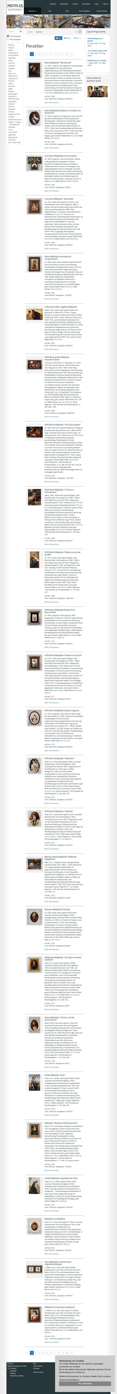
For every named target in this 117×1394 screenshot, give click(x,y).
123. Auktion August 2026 (97, 50)
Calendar (53, 3)
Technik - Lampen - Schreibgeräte (14, 123)
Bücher (10, 50)
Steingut (11, 68)
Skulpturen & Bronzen (13, 79)
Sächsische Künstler (12, 102)
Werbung (11, 127)
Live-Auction (37, 1366)
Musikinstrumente (15, 119)
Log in (96, 3)
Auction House (102, 11)
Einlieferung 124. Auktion (96, 60)
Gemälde (11, 86)
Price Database (84, 11)
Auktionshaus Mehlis (15, 7)
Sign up (105, 3)
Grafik (10, 83)
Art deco (11, 111)
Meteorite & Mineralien (12, 138)
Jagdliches (12, 134)
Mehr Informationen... (52, 102)
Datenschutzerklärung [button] (69, 1379)
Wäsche (11, 47)
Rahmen (11, 106)
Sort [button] (77, 38)
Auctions (32, 11)
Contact (75, 3)
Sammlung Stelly (14, 142)
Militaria (11, 45)
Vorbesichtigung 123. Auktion (95, 39)
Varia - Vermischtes (12, 130)
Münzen (11, 91)
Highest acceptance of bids (16, 1366)
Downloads (86, 3)
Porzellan (11, 65)
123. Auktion (11, 1368)
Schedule (13, 1370)
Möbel (10, 88)
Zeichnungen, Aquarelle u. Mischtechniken (14, 96)
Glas (10, 70)
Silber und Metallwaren (12, 74)
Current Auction (15, 36)
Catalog (12, 1373)
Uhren (10, 60)
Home (30, 31)
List (59, 38)
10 (67, 54)
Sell (67, 11)
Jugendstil (11, 109)
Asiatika (11, 116)
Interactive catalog (16, 1375)
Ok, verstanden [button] (85, 1384)
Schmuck (11, 63)
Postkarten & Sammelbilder (13, 54)
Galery (68, 38)
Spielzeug (11, 57)
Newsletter (64, 3)
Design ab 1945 (14, 114)
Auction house (38, 1372)
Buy (50, 11)
